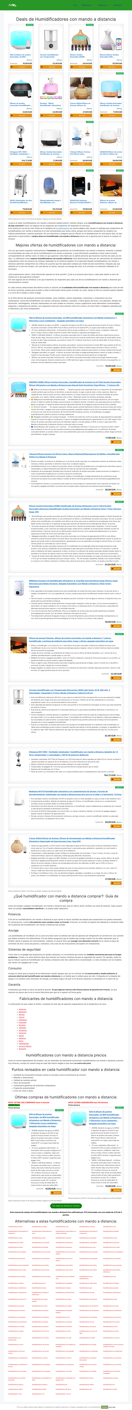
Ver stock (22, 67)
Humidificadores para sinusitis (88, 1252)
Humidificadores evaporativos (17, 1292)
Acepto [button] (104, 1407)
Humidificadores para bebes (16, 1276)
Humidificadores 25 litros (63, 1389)
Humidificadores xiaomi (15, 1226)
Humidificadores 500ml (86, 1384)
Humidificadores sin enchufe (40, 1242)
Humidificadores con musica (40, 1344)
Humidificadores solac (38, 1238)
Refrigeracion (86, 5)
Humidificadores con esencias (112, 1358)
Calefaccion (102, 5)
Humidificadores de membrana (88, 1306)
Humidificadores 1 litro (15, 1394)
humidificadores (62, 228)
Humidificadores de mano (111, 1306)
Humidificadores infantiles (111, 1283)
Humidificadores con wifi (63, 1331)
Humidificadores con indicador (88, 1351)
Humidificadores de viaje (86, 1292)
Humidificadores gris (85, 1288)
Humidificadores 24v (85, 1389)
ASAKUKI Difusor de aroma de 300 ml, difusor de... (111, 153)
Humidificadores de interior (40, 1310)
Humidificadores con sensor (40, 1338)
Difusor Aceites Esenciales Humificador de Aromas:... (111, 104)
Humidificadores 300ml (15, 1389)
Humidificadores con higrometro (18, 1358)
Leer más (112, 1407)
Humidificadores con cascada (17, 1371)
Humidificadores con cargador (41, 1371)
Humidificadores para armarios (41, 1276)
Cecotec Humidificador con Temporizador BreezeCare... (49, 56)
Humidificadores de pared (16, 1306)
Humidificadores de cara (86, 1322)
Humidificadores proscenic (111, 1242)
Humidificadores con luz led (40, 1351)
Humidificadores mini (109, 1276)
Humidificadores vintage (39, 1226)
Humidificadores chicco (86, 1378)
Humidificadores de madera (16, 1310)
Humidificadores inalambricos (17, 1288)
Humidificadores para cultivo (88, 1270)
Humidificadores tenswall (110, 1231)
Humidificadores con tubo (111, 1331)
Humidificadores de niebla (63, 1306)
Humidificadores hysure (39, 1288)
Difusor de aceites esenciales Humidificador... (21, 104)
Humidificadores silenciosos (64, 1242)
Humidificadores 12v (38, 1394)
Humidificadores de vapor (63, 1299)
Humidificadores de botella (16, 1326)
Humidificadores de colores (111, 1322)
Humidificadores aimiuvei (39, 1384)
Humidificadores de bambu (64, 1326)
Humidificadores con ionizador (65, 1351)
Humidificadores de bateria (40, 1326)
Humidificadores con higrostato (112, 1351)
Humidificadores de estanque (88, 1317)
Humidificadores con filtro (63, 1358)
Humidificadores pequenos (64, 1247)
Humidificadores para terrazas (41, 1252)
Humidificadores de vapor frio (17, 1299)
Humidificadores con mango (87, 1344)
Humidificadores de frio (63, 1317)
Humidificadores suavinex (63, 1238)
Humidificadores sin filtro (16, 1242)
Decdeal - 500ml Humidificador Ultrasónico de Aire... (50, 104)
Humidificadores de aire (110, 1326)
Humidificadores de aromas (87, 1326)
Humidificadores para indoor (64, 1265)
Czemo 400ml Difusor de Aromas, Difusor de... (80, 104)
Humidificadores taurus (15, 1238)
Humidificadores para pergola (88, 1258)
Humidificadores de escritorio (112, 1317)
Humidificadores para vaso (87, 1247)
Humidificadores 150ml (110, 1389)
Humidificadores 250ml (39, 1389)
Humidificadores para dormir (40, 1270)
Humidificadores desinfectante (65, 1292)
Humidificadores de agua (15, 1331)
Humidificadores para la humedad (18, 1265)
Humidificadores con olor (15, 1344)
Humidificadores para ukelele (17, 1252)
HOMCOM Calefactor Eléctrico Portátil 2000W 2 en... (80, 201)
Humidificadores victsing (87, 1226)
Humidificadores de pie (110, 1299)
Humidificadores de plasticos (88, 1299)
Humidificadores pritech (15, 1247)
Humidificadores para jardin (40, 1265)
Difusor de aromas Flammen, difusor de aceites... (108, 201)
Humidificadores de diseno (64, 1322)
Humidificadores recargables (88, 1242)
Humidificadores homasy (63, 1288)
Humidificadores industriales (88, 1283)
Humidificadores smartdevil (87, 1238)
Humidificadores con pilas (87, 1338)
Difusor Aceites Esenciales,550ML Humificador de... (77, 56)
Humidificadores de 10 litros (40, 1331)
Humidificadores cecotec (110, 1378)
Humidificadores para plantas (41, 1258)
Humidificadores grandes (110, 1288)
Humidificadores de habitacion (112, 1310)
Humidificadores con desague (41, 1364)
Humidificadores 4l (109, 1384)
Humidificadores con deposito (65, 1364)
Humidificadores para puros (16, 1258)
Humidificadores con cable (64, 1371)
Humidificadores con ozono (111, 1338)
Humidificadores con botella (87, 1371)
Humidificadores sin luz (110, 1238)
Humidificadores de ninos (39, 1306)
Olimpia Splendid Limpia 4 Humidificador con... (50, 201)
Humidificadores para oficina (112, 1258)
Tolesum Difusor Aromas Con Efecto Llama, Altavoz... (80, 153)
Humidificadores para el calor (17, 1270)
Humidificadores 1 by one (63, 1394)
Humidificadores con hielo (40, 1358)
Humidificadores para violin (111, 1247)
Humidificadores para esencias (112, 1265)
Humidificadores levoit (39, 1283)
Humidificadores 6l (61, 1384)
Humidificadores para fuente (88, 1265)
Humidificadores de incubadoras (89, 1310)
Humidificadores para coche (64, 1270)
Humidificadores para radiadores (113, 1252)
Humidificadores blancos (15, 1384)
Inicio (75, 5)
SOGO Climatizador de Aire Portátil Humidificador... (21, 201)
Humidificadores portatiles (40, 1247)
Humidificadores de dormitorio (17, 1322)
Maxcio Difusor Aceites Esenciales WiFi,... (109, 56)
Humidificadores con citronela (112, 1364)
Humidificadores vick (62, 1226)
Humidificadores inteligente (64, 1283)
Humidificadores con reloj (63, 1338)
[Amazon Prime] (29, 60)
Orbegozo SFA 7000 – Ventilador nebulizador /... (20, 153)
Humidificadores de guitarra (40, 1317)
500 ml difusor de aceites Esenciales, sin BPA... (20, 56)
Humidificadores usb (109, 1226)
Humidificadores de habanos (17, 1317)
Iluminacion (117, 5)
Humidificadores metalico (16, 1283)
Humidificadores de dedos (40, 1322)
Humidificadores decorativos (112, 1292)
